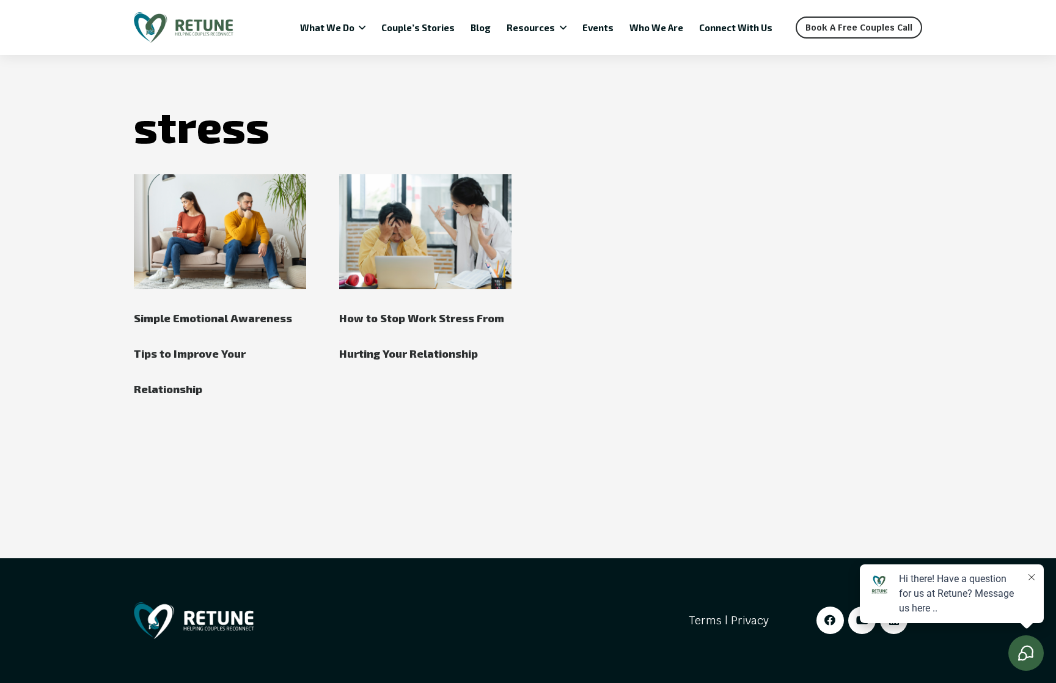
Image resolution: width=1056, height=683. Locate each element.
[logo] (183, 27)
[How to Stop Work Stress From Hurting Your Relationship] (425, 231)
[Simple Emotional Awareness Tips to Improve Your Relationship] (220, 231)
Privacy (750, 620)
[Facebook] (830, 620)
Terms (705, 620)
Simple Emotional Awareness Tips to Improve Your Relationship (213, 353)
